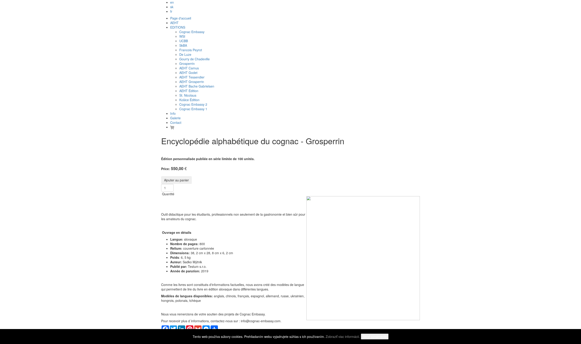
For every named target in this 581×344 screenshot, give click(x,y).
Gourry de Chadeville (194, 59)
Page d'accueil (180, 18)
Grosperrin (187, 63)
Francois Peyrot (190, 50)
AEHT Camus (189, 68)
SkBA (183, 45)
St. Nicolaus (187, 95)
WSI (182, 36)
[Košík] (172, 127)
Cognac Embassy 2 (193, 104)
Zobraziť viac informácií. (343, 336)
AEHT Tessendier (191, 77)
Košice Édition (189, 100)
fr (171, 11)
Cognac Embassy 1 (193, 109)
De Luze (185, 54)
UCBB (183, 41)
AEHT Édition (188, 90)
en (172, 2)
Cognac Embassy (191, 31)
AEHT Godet (188, 72)
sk (171, 7)
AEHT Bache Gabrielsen (196, 86)
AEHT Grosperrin (191, 81)
